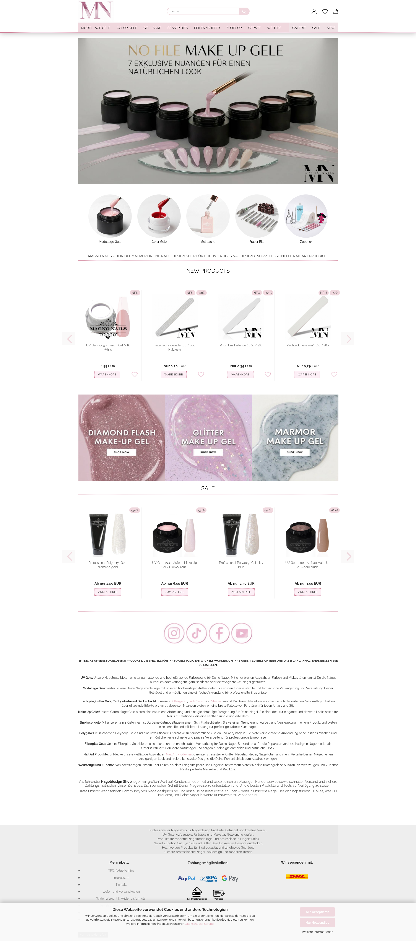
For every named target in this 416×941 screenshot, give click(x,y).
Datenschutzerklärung (199, 923)
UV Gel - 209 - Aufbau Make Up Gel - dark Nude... (307, 565)
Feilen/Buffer (207, 28)
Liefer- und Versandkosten (121, 891)
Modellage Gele (95, 28)
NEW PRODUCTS (208, 270)
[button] (314, 11)
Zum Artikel (108, 592)
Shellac (216, 701)
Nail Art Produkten (179, 754)
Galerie (299, 28)
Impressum (121, 877)
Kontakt (121, 884)
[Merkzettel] (325, 11)
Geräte (254, 28)
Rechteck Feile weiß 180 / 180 (308, 345)
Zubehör (234, 28)
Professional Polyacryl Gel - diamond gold (108, 565)
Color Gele (127, 28)
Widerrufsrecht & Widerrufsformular (121, 898)
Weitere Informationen (317, 932)
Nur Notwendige (317, 922)
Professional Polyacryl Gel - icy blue (241, 565)
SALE (316, 28)
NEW (331, 28)
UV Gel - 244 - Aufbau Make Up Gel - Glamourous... (174, 565)
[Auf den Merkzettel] (134, 374)
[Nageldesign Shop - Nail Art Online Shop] (97, 11)
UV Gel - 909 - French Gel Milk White (108, 347)
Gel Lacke (152, 28)
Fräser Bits (177, 28)
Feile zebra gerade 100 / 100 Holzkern (174, 347)
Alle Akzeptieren (317, 912)
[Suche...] (244, 11)
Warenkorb (107, 374)
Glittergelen (179, 701)
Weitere (274, 28)
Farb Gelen (196, 701)
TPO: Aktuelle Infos (121, 870)
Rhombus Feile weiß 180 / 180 (241, 345)
